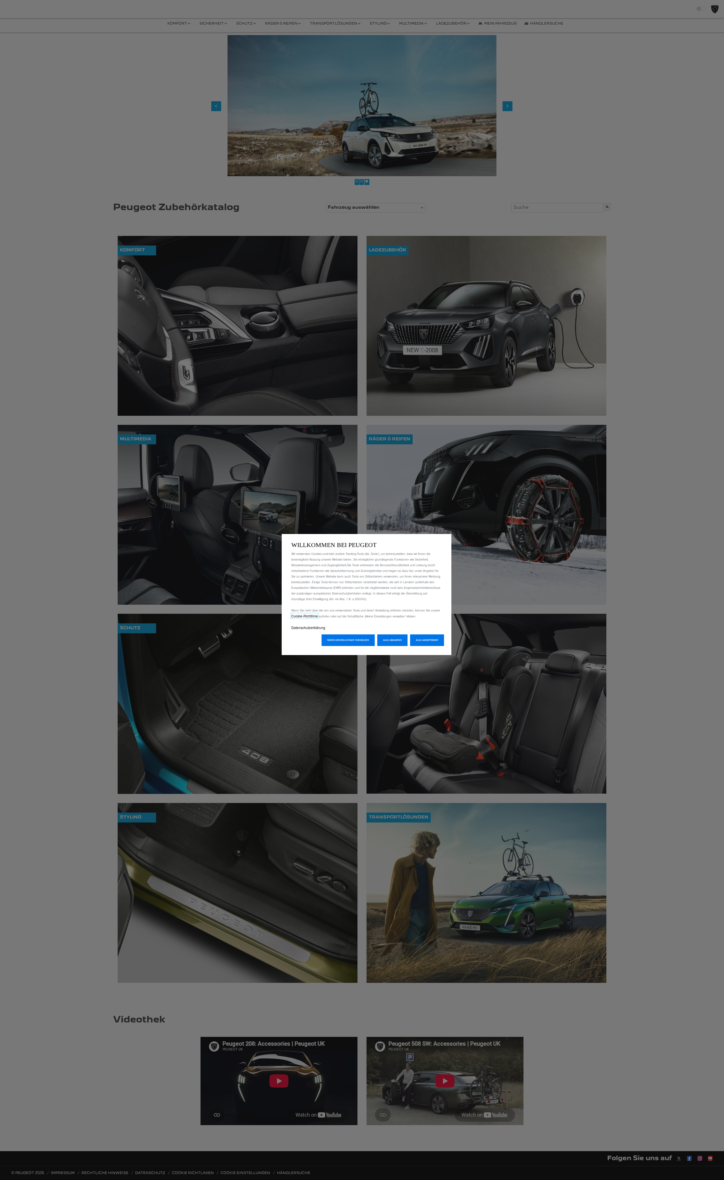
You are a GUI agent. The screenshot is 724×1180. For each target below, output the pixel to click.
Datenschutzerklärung (308, 627)
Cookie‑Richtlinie (304, 615)
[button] (348, 640)
